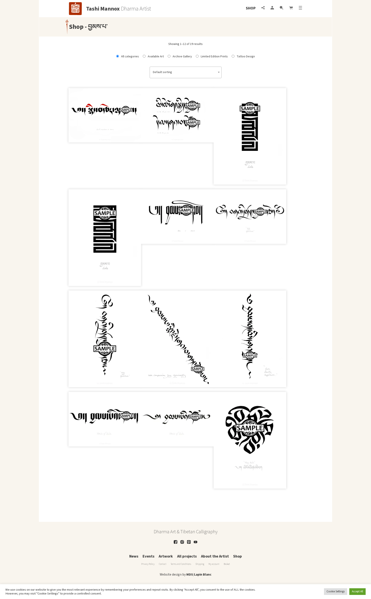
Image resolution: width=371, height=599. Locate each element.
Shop (250, 8)
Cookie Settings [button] (336, 591)
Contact (162, 564)
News (133, 556)
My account (213, 564)
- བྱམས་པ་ (96, 26)
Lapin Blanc (202, 574)
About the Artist (215, 556)
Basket (227, 564)
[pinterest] (189, 542)
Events (148, 556)
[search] (281, 8)
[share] (263, 8)
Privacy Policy (148, 564)
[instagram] (182, 542)
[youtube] (195, 542)
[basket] (291, 8)
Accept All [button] (357, 591)
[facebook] (175, 542)
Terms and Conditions (181, 564)
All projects (187, 556)
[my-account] (272, 8)
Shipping (199, 564)
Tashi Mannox (103, 9)
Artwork (166, 556)
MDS (189, 574)
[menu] (300, 8)
